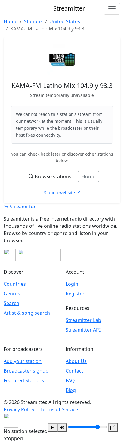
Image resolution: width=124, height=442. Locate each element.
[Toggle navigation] (112, 9)
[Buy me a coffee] (39, 255)
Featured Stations (24, 380)
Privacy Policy (19, 409)
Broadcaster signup (26, 370)
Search (11, 303)
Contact (74, 370)
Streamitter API (83, 329)
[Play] (52, 427)
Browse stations (53, 176)
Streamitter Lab (83, 320)
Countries (15, 284)
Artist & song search (27, 313)
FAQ (70, 380)
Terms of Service (59, 409)
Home (88, 176)
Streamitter (22, 206)
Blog (71, 390)
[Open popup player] (113, 427)
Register (75, 293)
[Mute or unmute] (62, 427)
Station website (60, 193)
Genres (12, 293)
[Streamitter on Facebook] (10, 255)
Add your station (23, 361)
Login (72, 284)
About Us (76, 361)
